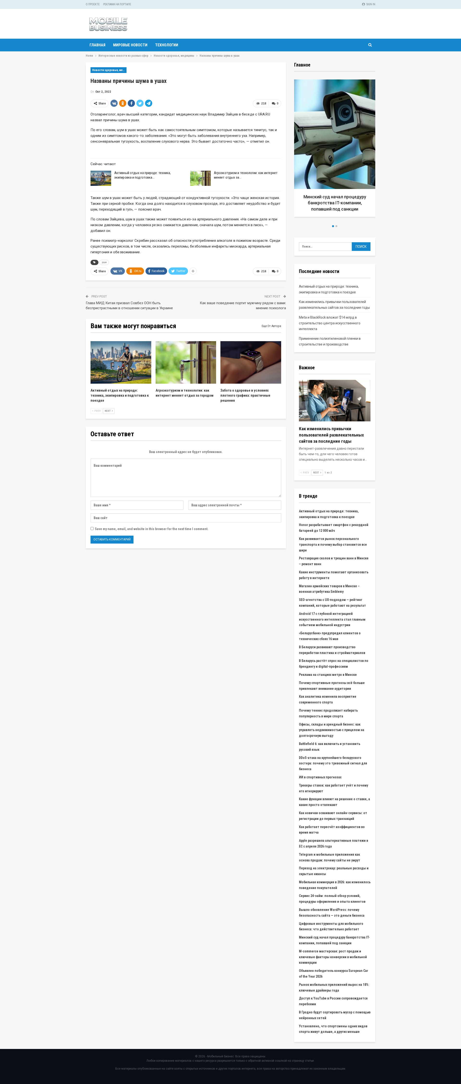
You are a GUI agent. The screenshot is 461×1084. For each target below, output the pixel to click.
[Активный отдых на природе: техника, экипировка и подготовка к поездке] (101, 178)
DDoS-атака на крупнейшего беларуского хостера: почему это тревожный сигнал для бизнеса (333, 763)
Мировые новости (130, 45)
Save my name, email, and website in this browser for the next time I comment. (151, 529)
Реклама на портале (117, 4)
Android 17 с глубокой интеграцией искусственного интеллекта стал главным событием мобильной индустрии (332, 619)
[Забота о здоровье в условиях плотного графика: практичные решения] (250, 362)
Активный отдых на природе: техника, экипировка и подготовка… (142, 175)
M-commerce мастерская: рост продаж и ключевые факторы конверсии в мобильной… (337, 202)
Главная (97, 45)
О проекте (93, 4)
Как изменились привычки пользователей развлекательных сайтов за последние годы (331, 435)
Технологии (166, 45)
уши (104, 262)
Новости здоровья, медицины (109, 70)
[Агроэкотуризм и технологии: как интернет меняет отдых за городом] (200, 178)
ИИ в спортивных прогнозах (320, 777)
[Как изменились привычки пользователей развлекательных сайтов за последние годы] (334, 400)
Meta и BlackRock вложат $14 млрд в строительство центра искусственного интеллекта (329, 323)
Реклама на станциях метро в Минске (328, 675)
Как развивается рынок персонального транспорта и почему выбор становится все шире (333, 544)
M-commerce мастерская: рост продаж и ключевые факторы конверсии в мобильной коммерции (333, 957)
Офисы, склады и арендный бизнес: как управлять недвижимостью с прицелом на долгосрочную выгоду (331, 730)
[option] (336, 150)
